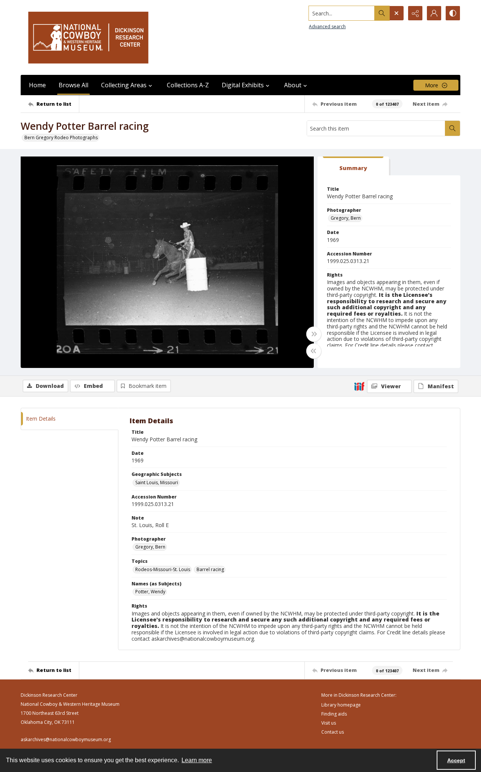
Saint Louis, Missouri (156, 482)
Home (37, 85)
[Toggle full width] (313, 334)
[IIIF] (359, 386)
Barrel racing (210, 569)
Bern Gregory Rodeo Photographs (61, 137)
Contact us (332, 732)
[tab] (353, 166)
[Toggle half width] (313, 351)
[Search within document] (452, 128)
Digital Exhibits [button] (243, 85)
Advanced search (327, 26)
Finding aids (334, 714)
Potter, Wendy (150, 591)
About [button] (292, 85)
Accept (456, 760)
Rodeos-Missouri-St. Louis (162, 569)
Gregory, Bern (346, 218)
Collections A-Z (188, 85)
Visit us (328, 723)
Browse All (73, 85)
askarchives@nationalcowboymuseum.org (66, 739)
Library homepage (341, 705)
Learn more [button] (197, 760)
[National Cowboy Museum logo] (88, 37)
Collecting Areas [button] (124, 85)
